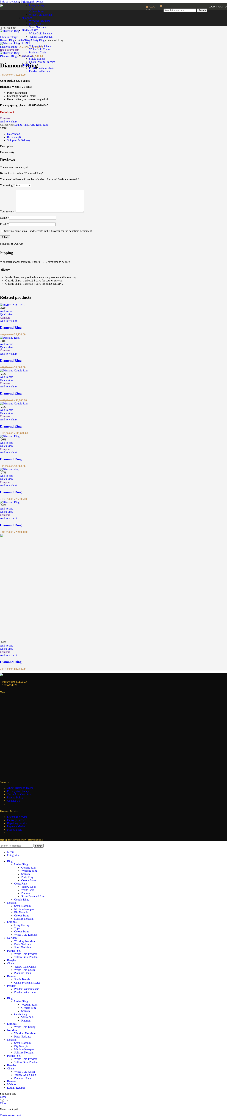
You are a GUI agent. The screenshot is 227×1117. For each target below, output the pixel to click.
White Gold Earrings (25, 934)
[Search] (185, 5)
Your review (8, 211)
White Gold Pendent (40, 33)
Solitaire (26, 873)
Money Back (14, 829)
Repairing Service (17, 823)
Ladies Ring (21, 124)
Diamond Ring (8, 46)
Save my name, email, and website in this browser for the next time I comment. (48, 230)
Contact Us (13, 800)
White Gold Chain (39, 49)
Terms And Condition (19, 794)
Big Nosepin (21, 912)
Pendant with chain (40, 71)
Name (4, 217)
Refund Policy (15, 797)
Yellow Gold (28, 886)
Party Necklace (22, 944)
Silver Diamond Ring (33, 896)
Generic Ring (28, 867)
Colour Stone (28, 880)
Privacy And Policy (18, 791)
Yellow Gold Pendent (41, 36)
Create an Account (10, 1115)
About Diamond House (20, 787)
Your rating (7, 185)
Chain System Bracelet (42, 61)
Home (4, 40)
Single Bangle (37, 58)
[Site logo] (5, 10)
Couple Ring (21, 899)
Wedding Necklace (24, 941)
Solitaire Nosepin (24, 918)
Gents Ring (20, 883)
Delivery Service (16, 820)
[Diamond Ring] (12, 304)
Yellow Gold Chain (40, 46)
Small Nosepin (22, 905)
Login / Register (16, 1087)
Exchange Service (17, 816)
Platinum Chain (37, 52)
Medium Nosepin (24, 909)
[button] (6, 311)
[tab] (13, 133)
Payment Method (16, 826)
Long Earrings (37, 5)
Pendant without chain (41, 68)
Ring (12, 40)
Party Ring (35, 124)
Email (4, 224)
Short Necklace (37, 27)
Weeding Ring (29, 870)
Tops (32, 8)
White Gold (27, 889)
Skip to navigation (10, 1)
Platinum (26, 893)
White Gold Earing (24, 1026)
